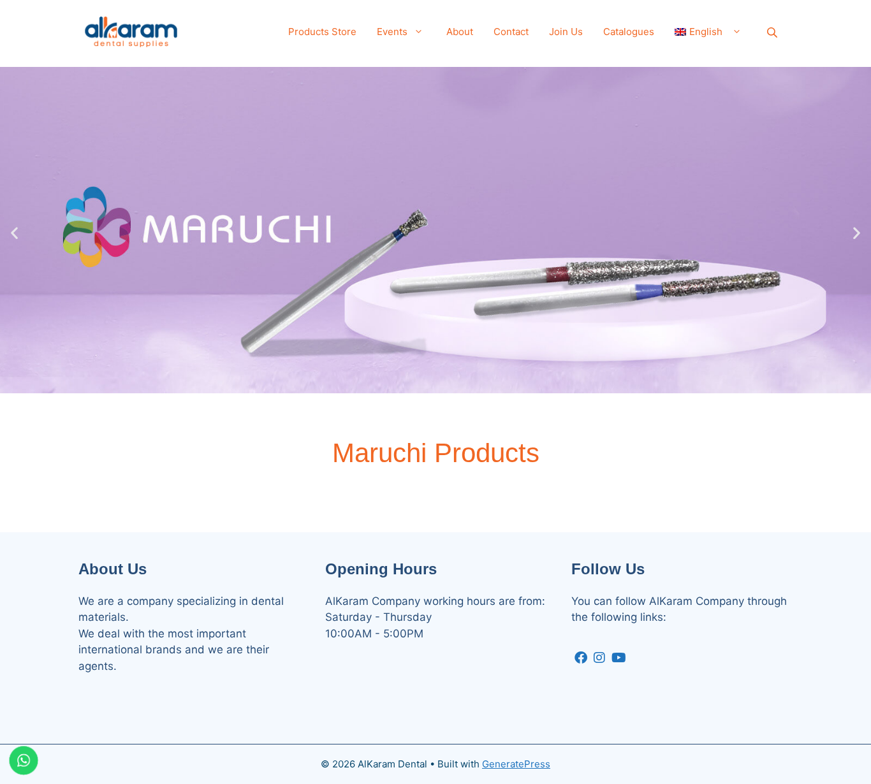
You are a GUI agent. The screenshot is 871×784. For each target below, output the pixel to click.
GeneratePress (516, 764)
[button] (14, 232)
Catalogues (628, 31)
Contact (511, 31)
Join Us (566, 31)
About (459, 31)
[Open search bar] (773, 32)
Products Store (322, 31)
